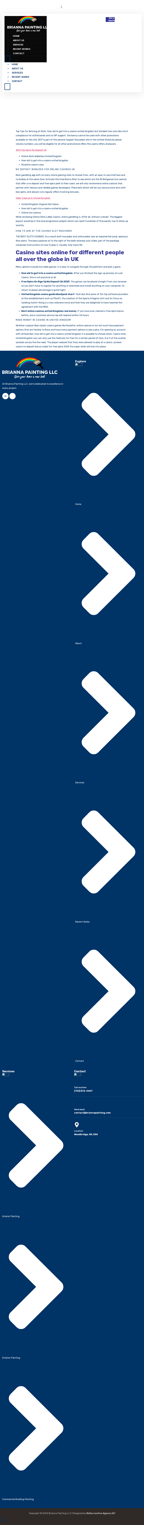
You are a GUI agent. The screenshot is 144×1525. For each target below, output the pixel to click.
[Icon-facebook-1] (12, 396)
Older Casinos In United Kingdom (33, 198)
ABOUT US (18, 40)
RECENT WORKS (21, 49)
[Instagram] (5, 396)
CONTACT (18, 53)
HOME (16, 36)
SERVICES (18, 44)
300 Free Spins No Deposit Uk (31, 150)
